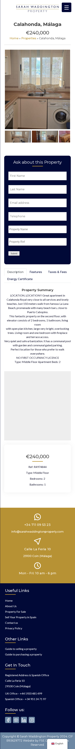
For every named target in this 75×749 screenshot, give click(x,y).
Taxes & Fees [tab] (57, 272)
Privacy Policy (13, 628)
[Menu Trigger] (66, 7)
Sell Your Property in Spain (20, 617)
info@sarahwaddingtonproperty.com (37, 531)
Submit (14, 253)
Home (14, 38)
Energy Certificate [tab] (20, 279)
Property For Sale (15, 611)
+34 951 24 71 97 (35, 699)
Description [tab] (15, 272)
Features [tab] (35, 272)
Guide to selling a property (21, 648)
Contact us (11, 622)
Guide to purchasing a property (23, 654)
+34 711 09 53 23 (37, 525)
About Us (11, 606)
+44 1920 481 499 (31, 693)
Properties (28, 38)
